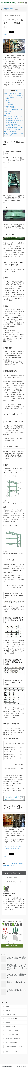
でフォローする (15, 877)
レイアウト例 (8, 115)
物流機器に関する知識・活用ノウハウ (14, 1046)
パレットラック (9, 863)
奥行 (8, 100)
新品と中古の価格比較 (10, 131)
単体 (8, 113)
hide (17, 90)
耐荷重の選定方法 (9, 106)
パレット (8, 1022)
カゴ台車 (8, 1010)
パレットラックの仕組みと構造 (12, 93)
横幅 (8, 102)
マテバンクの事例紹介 (11, 1034)
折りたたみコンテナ (10, 1042)
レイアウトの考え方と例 (10, 107)
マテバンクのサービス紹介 (12, 1030)
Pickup (7, 1006)
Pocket (5, 34)
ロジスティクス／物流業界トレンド (14, 1038)
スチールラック (9, 1014)
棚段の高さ (9, 104)
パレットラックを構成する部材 (14, 95)
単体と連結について (9, 111)
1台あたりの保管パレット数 (14, 109)
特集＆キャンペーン (10, 1051)
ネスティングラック (10, 1018)
